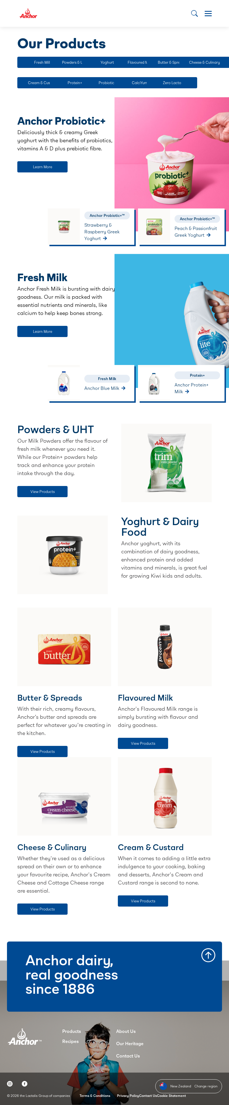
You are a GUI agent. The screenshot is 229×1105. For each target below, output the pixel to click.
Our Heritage (130, 1043)
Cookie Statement (171, 1096)
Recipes (70, 1041)
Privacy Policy (128, 1096)
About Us (126, 1031)
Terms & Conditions (95, 1096)
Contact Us (128, 1055)
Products (71, 1031)
